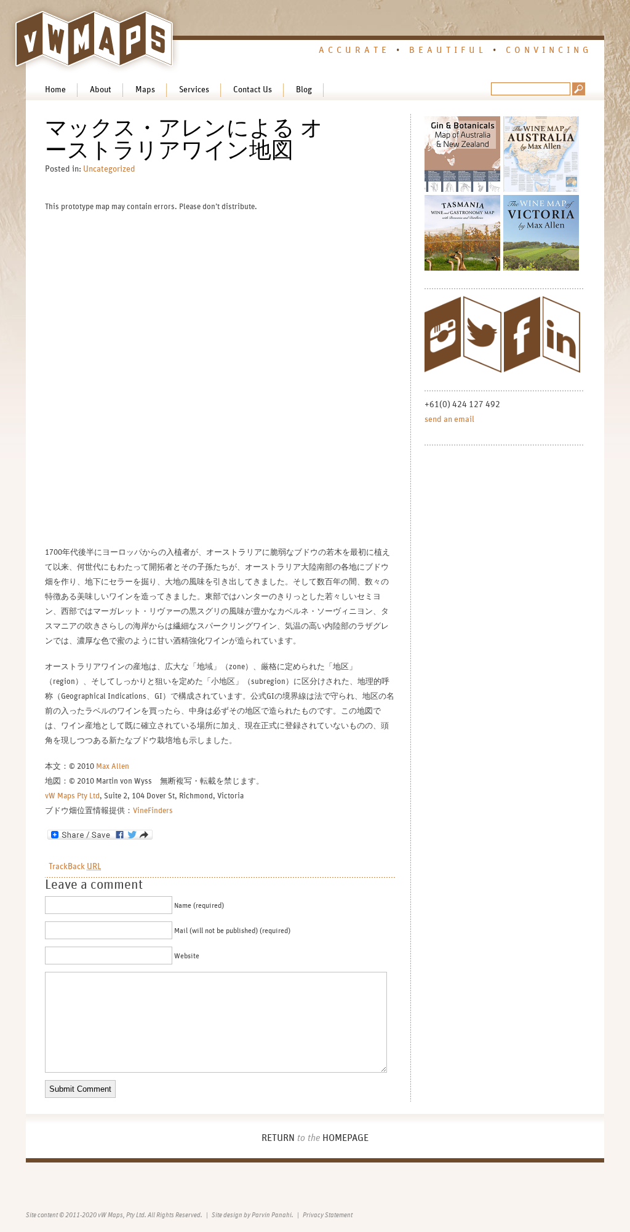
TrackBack (75, 866)
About (100, 89)
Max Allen (112, 767)
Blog (304, 89)
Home (55, 89)
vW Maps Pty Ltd (72, 796)
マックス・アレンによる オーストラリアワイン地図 (184, 139)
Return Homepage (315, 1138)
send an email (449, 419)
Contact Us (252, 89)
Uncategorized (109, 169)
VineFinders (153, 811)
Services (194, 89)
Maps (145, 89)
